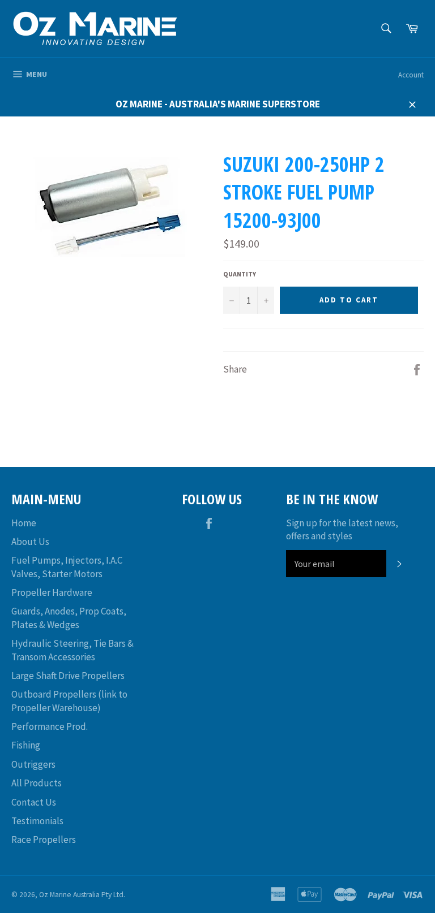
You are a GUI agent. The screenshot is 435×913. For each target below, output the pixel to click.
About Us (30, 541)
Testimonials (37, 821)
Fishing (25, 745)
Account (411, 75)
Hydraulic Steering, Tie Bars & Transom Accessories (72, 650)
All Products (36, 783)
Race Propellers (43, 839)
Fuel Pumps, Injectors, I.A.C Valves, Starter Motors (66, 566)
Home (23, 523)
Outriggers (33, 764)
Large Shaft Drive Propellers (68, 675)
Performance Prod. (49, 726)
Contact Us (33, 802)
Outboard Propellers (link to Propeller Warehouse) (69, 700)
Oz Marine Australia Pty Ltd (81, 894)
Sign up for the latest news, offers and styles (342, 529)
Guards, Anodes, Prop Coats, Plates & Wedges (68, 617)
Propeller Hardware (51, 592)
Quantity (239, 274)
